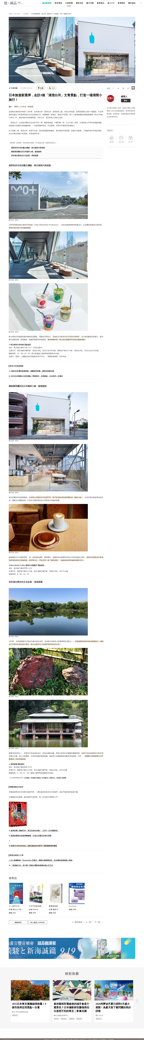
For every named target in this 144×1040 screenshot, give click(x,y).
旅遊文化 (109, 130)
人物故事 (71, 1019)
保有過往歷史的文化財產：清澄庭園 (24, 155)
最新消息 (79, 3)
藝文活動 (90, 3)
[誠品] (13, 3)
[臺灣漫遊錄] (56, 893)
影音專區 (58, 3)
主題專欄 (69, 3)
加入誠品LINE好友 (37, 922)
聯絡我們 (18, 922)
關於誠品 (132, 3)
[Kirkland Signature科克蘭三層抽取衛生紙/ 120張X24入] (76, 893)
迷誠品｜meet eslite (14, 14)
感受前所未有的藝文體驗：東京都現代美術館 (28, 148)
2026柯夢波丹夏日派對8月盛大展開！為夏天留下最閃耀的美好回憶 (113, 1007)
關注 (125, 100)
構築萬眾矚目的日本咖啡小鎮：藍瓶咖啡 (26, 152)
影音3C (56, 1019)
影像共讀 (79, 1019)
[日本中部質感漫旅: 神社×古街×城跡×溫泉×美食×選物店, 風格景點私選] (36, 893)
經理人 (124, 96)
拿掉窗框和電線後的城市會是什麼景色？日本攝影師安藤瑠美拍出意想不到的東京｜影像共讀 (71, 1007)
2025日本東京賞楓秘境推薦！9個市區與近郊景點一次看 (29, 1005)
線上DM (111, 3)
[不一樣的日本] (16, 893)
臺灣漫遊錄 (53, 906)
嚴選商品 (100, 3)
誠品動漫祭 (47, 3)
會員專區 (121, 3)
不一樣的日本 (14, 906)
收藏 (42, 88)
